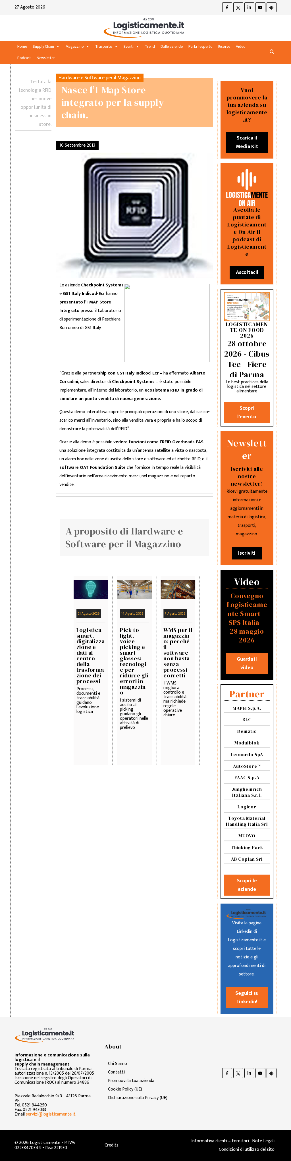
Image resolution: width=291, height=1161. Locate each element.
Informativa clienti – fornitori (220, 1141)
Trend (150, 46)
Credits (112, 1145)
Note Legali (263, 1141)
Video (241, 46)
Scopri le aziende (247, 885)
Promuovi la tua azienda (131, 1081)
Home (22, 46)
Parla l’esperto (200, 46)
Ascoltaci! (247, 272)
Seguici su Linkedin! (247, 997)
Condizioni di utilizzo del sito (247, 1149)
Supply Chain (43, 46)
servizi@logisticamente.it (51, 1114)
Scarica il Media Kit (247, 142)
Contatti (116, 1072)
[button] (272, 52)
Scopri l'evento (246, 412)
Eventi (129, 46)
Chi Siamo (117, 1064)
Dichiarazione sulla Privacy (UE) (137, 1098)
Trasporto (103, 46)
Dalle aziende (172, 46)
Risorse (224, 46)
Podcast (24, 58)
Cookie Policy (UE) (125, 1089)
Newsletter (46, 58)
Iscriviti (246, 553)
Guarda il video (247, 663)
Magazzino (74, 46)
